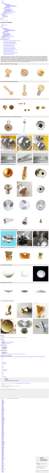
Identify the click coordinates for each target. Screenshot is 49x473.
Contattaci (3, 17)
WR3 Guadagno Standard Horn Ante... (9, 42)
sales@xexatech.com (4, 370)
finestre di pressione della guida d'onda (16, 356)
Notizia (3, 13)
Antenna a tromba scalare (8, 356)
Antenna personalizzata (6, 35)
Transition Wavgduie (7, 7)
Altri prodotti (5, 12)
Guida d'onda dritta (7, 4)
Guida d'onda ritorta (5, 31)
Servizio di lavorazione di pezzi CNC (6, 37)
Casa (2, 2)
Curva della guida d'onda (6, 29)
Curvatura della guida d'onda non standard (11, 6)
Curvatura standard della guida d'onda (11, 5)
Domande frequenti (4, 14)
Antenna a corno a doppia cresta (9, 10)
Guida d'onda (5, 3)
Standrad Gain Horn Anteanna (7, 33)
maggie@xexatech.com (5, 369)
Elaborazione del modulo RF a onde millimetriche (9, 11)
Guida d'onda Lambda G (32, 356)
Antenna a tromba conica (8, 9)
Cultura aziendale (5, 16)
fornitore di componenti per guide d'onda (40, 356)
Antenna (4, 8)
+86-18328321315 (4, 363)
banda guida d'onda (2, 356)
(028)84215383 (4, 362)
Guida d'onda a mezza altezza (25, 356)
